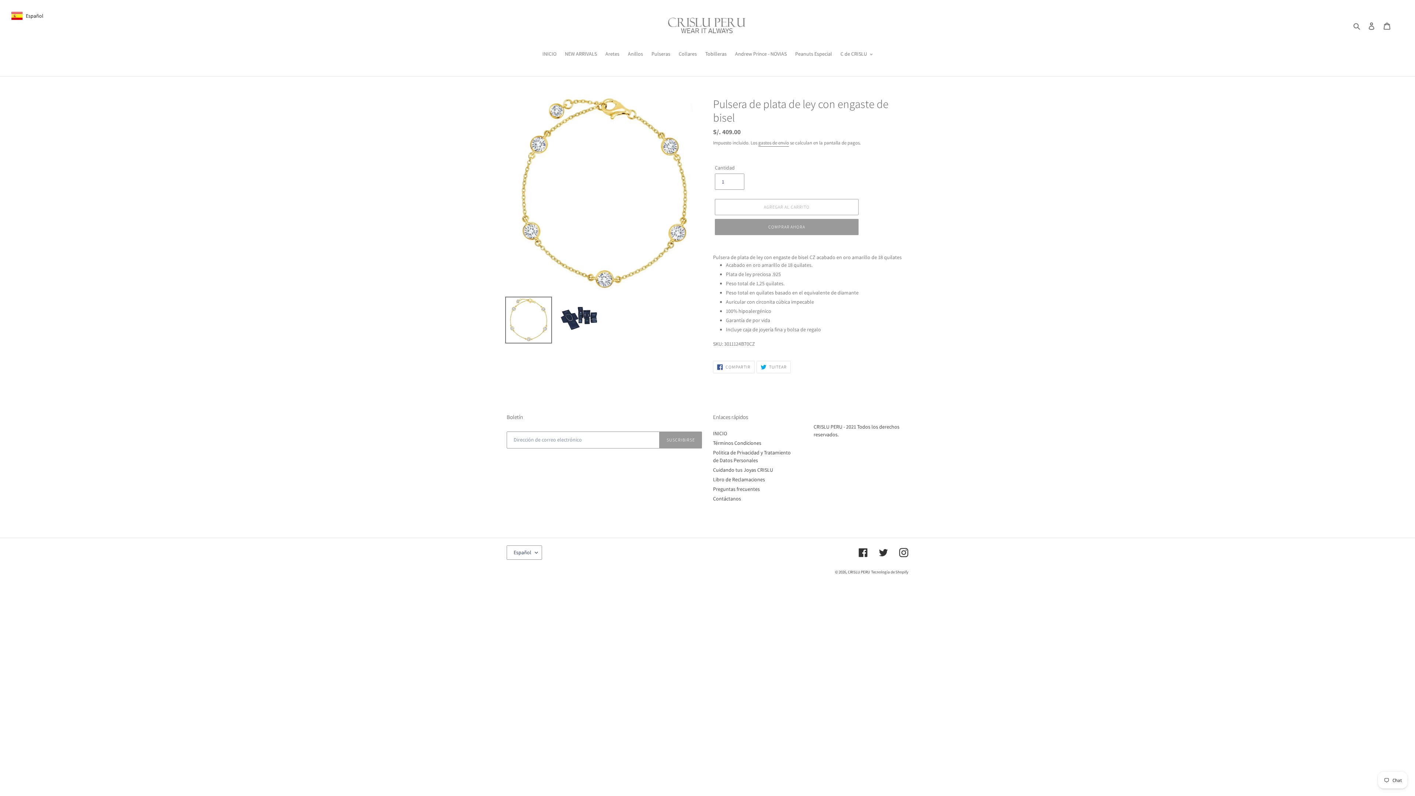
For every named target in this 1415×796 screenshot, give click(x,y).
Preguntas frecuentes (736, 489)
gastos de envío (773, 143)
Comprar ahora (786, 227)
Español (522, 552)
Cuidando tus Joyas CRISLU (743, 470)
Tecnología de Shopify (889, 572)
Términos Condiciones (737, 443)
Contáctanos (727, 498)
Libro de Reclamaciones (739, 479)
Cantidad (725, 167)
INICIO (720, 433)
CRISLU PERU (859, 572)
